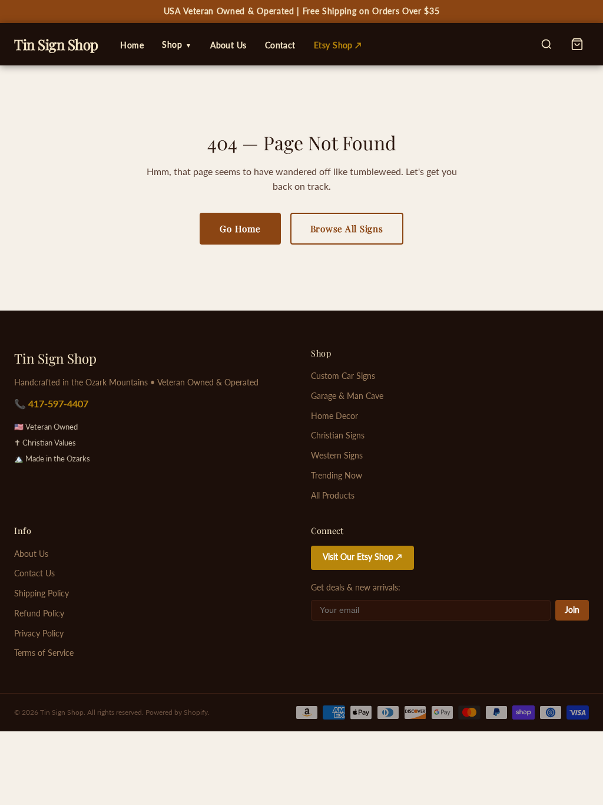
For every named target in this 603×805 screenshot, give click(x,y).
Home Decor (334, 416)
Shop (177, 44)
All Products (332, 495)
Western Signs (337, 455)
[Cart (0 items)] (577, 44)
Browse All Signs (346, 229)
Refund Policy (39, 613)
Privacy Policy (39, 633)
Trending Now (336, 475)
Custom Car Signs (343, 376)
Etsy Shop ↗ (338, 45)
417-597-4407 (58, 403)
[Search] (546, 44)
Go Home (240, 229)
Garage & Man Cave (347, 396)
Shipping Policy (41, 593)
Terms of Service (44, 653)
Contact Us (34, 573)
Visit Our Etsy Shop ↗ (362, 557)
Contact (280, 45)
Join (572, 610)
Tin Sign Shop (55, 358)
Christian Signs (338, 435)
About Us (228, 45)
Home (132, 45)
